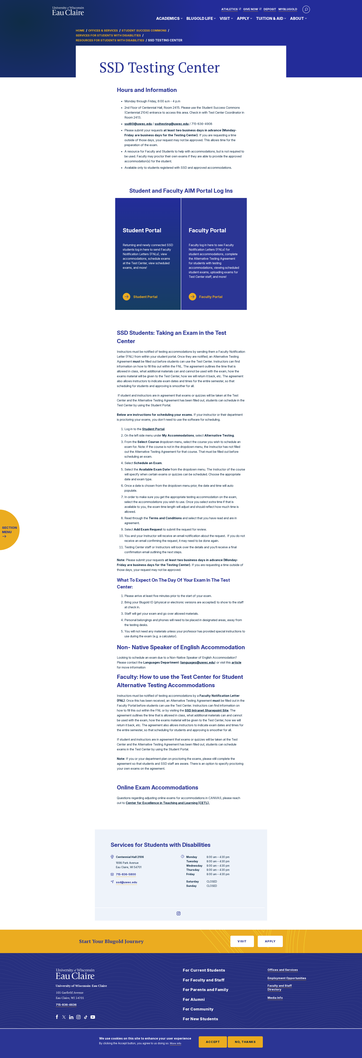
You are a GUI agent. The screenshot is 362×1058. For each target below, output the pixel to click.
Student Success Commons (144, 30)
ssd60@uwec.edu (138, 124)
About (297, 18)
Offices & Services (103, 30)
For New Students (200, 1019)
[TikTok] (85, 1017)
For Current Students (204, 970)
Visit (225, 18)
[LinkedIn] (71, 1017)
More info (175, 1043)
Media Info (275, 997)
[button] (306, 9)
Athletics (229, 9)
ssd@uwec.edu (126, 882)
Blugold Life (199, 18)
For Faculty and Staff (204, 980)
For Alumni (194, 999)
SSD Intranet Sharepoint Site (207, 710)
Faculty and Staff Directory (280, 987)
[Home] (68, 10)
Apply (243, 18)
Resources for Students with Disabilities (110, 40)
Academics (168, 18)
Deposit (270, 9)
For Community (198, 1009)
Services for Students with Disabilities (108, 35)
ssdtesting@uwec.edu (172, 124)
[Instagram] (178, 913)
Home (80, 30)
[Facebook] (57, 1017)
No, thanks (245, 1042)
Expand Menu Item (181, 18)
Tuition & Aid (269, 18)
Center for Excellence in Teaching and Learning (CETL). (168, 803)
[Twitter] (64, 1017)
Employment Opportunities (287, 978)
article (236, 662)
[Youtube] (92, 1017)
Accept (213, 1042)
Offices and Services (283, 970)
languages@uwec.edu (198, 662)
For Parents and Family (205, 989)
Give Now (250, 9)
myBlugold (287, 9)
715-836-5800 (126, 874)
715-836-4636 (66, 1004)
